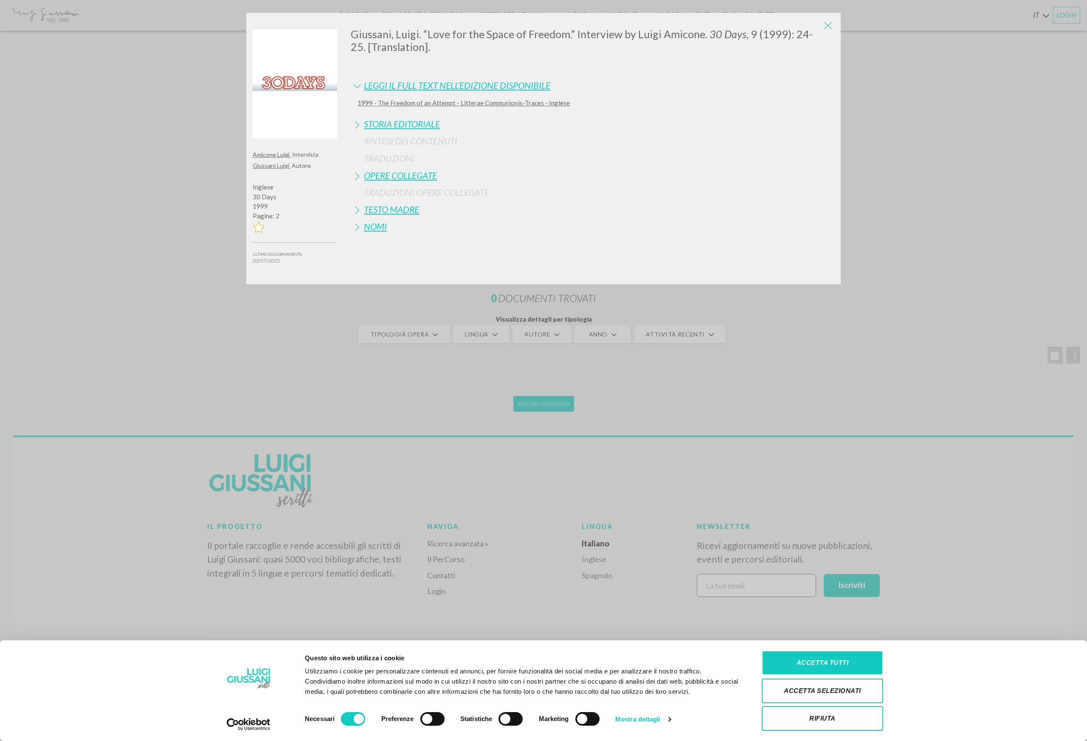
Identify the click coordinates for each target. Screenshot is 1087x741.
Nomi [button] (375, 226)
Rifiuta (822, 718)
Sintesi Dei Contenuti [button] (410, 141)
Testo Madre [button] (391, 209)
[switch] (432, 719)
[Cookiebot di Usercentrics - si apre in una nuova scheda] (248, 724)
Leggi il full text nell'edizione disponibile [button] (457, 85)
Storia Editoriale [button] (402, 124)
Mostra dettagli (638, 719)
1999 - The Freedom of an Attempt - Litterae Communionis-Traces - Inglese (464, 103)
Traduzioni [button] (389, 158)
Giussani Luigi (271, 165)
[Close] (827, 25)
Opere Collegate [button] (400, 175)
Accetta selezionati (822, 690)
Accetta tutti (823, 662)
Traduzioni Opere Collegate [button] (426, 192)
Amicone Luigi (272, 154)
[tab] (592, 85)
